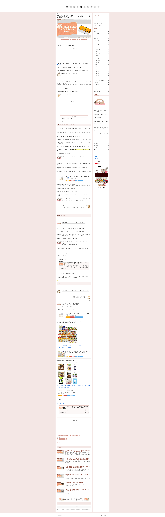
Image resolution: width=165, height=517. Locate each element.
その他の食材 (102, 66)
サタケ (102, 47)
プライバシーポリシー (98, 25)
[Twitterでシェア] (63, 39)
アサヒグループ (102, 42)
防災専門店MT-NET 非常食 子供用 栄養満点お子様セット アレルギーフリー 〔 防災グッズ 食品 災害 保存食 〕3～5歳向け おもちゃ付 (74, 386)
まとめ (63, 121)
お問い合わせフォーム (98, 23)
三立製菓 (102, 55)
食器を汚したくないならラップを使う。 (68, 118)
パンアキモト (102, 49)
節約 (79, 435)
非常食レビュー (101, 38)
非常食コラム (59, 435)
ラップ (68, 435)
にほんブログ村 (97, 158)
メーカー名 (102, 40)
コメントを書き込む (74, 506)
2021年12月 (101, 147)
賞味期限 (102, 82)
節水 (77, 435)
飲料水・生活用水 (101, 91)
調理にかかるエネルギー (102, 77)
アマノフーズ (102, 44)
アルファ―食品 (102, 46)
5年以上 (102, 89)
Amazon (67, 180)
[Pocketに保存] (76, 39)
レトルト (102, 73)
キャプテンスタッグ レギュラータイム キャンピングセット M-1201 (77, 176)
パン (102, 69)
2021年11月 (101, 149)
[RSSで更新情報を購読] (59, 442)
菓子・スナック (102, 75)
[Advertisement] (74, 55)
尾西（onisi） (102, 60)
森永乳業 (102, 62)
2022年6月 (101, 143)
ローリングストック (102, 35)
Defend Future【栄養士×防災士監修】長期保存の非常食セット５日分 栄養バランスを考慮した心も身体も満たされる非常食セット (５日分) (74, 346)
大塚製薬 (102, 58)
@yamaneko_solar (61, 64)
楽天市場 (72, 180)
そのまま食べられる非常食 (102, 80)
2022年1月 (101, 145)
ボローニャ (102, 53)
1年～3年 (102, 86)
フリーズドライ (102, 71)
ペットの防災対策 (102, 33)
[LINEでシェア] (81, 39)
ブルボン (102, 51)
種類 (102, 64)
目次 (73, 116)
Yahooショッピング (79, 180)
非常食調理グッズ (64, 435)
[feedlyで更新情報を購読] (57, 442)
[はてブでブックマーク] (72, 39)
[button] (85, 39)
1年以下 (102, 84)
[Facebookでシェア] (67, 39)
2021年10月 (101, 151)
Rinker (69, 177)
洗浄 (73, 435)
